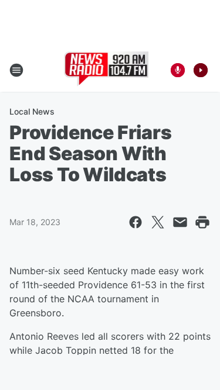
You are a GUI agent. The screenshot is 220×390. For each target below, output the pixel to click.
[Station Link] (106, 70)
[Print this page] (202, 222)
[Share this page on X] (158, 222)
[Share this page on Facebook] (135, 222)
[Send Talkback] (178, 70)
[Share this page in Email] (180, 222)
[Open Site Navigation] (16, 70)
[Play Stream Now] (201, 70)
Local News (32, 111)
